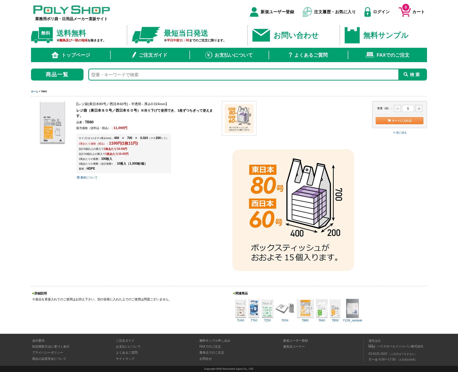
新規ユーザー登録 (277, 12)
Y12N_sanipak (352, 320)
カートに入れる (402, 120)
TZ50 (267, 320)
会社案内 (38, 340)
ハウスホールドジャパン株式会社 (400, 346)
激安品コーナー (294, 346)
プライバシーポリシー (47, 352)
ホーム (34, 91)
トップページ (76, 55)
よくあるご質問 (311, 55)
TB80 (305, 320)
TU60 (240, 320)
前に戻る (401, 132)
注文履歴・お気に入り (335, 12)
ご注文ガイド (153, 55)
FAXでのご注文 (393, 55)
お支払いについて (234, 55)
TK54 (284, 320)
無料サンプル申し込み (214, 340)
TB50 (335, 320)
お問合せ (205, 359)
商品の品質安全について (49, 359)
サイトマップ (125, 359)
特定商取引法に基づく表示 (50, 346)
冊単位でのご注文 (211, 352)
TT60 (254, 320)
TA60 (321, 320)
